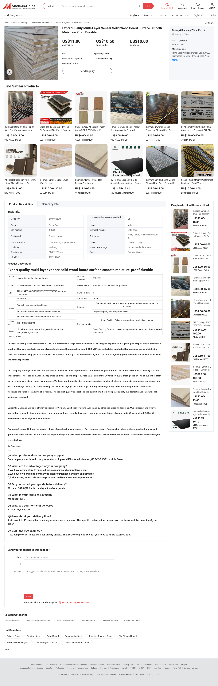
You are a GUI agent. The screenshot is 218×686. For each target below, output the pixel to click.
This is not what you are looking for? (40, 602)
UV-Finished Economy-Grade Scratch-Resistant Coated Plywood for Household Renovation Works (202, 413)
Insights (184, 664)
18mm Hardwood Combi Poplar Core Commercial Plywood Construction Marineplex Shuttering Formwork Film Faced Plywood (202, 279)
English (40, 668)
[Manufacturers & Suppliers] (19, 6)
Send (28, 596)
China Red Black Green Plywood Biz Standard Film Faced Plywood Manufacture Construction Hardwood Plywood (202, 235)
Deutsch (103, 668)
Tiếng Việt (177, 668)
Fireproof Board (11, 620)
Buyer (147, 15)
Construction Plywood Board (77, 642)
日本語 (141, 668)
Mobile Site (173, 664)
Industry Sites (128, 664)
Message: (17, 571)
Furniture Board (34, 636)
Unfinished (132, 229)
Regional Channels (144, 664)
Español (49, 668)
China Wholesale (97, 664)
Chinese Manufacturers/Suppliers (73, 664)
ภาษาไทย (157, 668)
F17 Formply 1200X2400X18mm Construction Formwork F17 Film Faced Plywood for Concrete (202, 324)
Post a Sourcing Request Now (74, 602)
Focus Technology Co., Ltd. (90, 674)
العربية (124, 668)
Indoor (131, 225)
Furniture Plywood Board (100, 636)
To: (21, 564)
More (174, 59)
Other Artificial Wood (65, 620)
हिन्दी (149, 668)
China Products (51, 664)
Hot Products (36, 664)
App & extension (178, 15)
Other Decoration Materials (37, 620)
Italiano (94, 668)
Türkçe (167, 668)
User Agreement (125, 674)
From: (19, 557)
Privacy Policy (153, 674)
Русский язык (82, 668)
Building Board (13, 636)
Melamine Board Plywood (18, 642)
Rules (213, 15)
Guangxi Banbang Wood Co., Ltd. (189, 30)
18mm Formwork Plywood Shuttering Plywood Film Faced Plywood (202, 301)
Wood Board (53, 636)
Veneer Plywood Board (46, 642)
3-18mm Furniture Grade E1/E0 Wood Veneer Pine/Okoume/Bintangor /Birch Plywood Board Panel (202, 368)
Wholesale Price (113, 664)
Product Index (160, 664)
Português (59, 668)
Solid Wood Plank (132, 620)
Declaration (139, 674)
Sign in (212, 7)
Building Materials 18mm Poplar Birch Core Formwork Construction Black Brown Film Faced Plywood (202, 212)
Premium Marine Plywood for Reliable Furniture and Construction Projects (202, 391)
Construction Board (74, 636)
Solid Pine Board (88, 620)
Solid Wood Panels (109, 620)
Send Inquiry (87, 71)
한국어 (133, 668)
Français (70, 668)
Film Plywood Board (127, 636)
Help (162, 15)
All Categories (13, 15)
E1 (129, 218)
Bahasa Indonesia (191, 668)
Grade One (53, 225)
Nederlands (114, 668)
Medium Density (135, 242)
